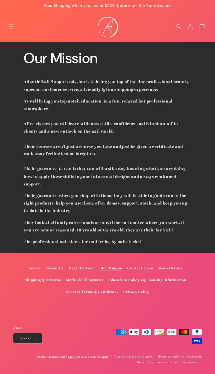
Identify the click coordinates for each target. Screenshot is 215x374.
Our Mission (111, 267)
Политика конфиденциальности (180, 356)
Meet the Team (82, 267)
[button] (11, 26)
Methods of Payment (85, 279)
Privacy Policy (136, 291)
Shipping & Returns (43, 279)
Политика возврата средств (133, 356)
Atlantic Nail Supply (61, 357)
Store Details (170, 267)
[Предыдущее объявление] (10, 6)
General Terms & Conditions (92, 291)
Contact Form (140, 267)
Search (35, 267)
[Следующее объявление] (205, 6)
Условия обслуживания (185, 362)
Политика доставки (150, 362)
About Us (55, 267)
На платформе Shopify (93, 357)
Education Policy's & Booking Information (147, 279)
